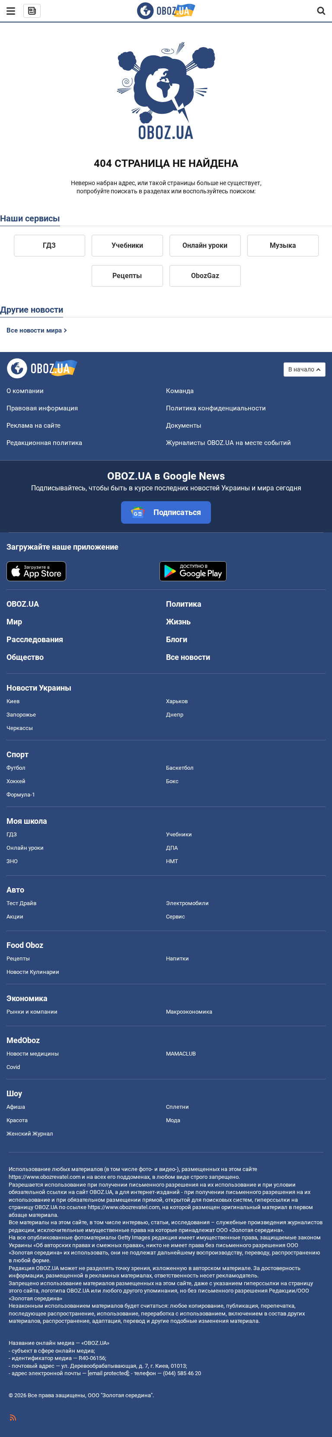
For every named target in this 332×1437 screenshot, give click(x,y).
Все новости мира (34, 330)
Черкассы (19, 728)
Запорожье (21, 714)
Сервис (175, 916)
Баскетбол (180, 768)
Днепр (174, 714)
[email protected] (108, 1373)
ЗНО (12, 861)
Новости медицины (32, 1053)
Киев (12, 701)
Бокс (172, 781)
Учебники (127, 245)
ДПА (172, 848)
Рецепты (127, 276)
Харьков (177, 701)
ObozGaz (205, 276)
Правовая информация (42, 408)
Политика (183, 603)
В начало (301, 369)
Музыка (283, 245)
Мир (14, 621)
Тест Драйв (21, 903)
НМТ (172, 861)
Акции (14, 916)
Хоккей (16, 781)
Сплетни (177, 1107)
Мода (173, 1120)
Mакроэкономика (189, 1011)
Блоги (176, 639)
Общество (25, 657)
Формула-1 (20, 794)
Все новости (188, 657)
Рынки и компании (31, 1011)
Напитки (177, 958)
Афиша (15, 1107)
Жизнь (178, 621)
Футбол (16, 768)
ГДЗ (49, 245)
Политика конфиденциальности (216, 408)
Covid (13, 1067)
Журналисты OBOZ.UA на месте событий (228, 443)
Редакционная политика (44, 443)
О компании (25, 391)
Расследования (34, 639)
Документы (183, 425)
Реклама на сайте (33, 425)
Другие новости (31, 309)
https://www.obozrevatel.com (44, 1177)
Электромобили (187, 903)
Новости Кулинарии (32, 972)
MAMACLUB (181, 1053)
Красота (17, 1120)
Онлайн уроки (204, 245)
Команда (180, 391)
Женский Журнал (29, 1133)
